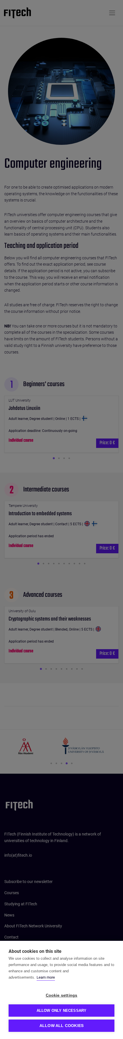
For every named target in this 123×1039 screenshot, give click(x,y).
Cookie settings (62, 995)
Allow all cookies (61, 1026)
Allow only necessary (62, 1010)
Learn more (46, 977)
